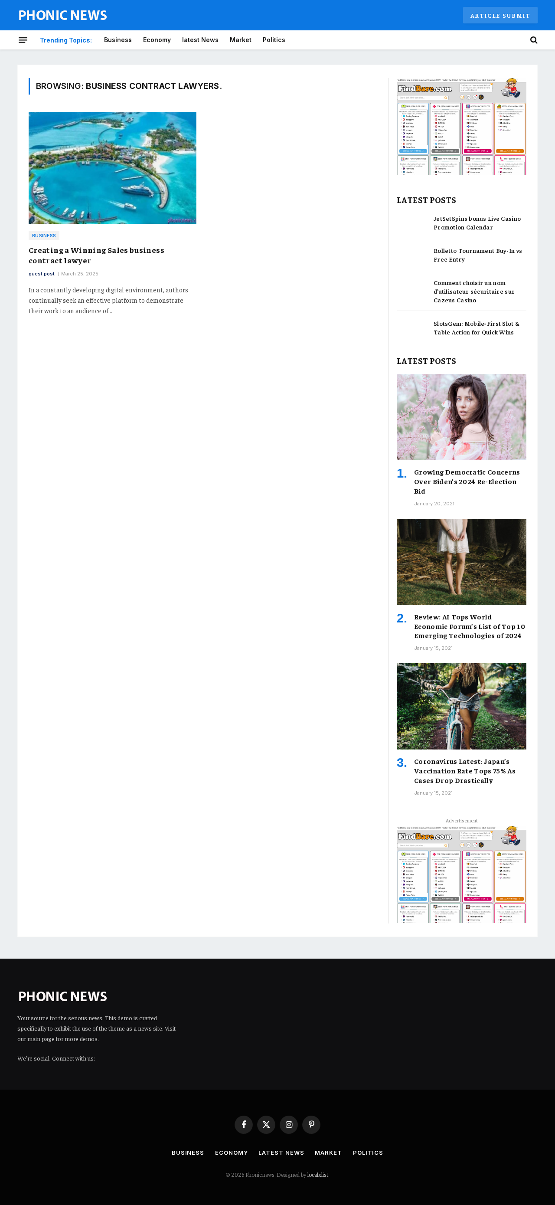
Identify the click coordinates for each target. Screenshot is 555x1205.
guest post (42, 274)
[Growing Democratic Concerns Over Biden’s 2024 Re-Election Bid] (461, 417)
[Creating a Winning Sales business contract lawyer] (112, 168)
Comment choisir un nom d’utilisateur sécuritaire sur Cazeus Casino (474, 291)
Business (118, 39)
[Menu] (23, 40)
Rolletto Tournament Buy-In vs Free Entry (478, 254)
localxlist (317, 1174)
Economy (157, 39)
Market (240, 39)
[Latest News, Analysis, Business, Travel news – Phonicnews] (62, 15)
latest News (200, 39)
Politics (274, 39)
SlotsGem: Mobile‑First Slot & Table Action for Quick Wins (476, 327)
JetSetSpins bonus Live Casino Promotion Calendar (477, 222)
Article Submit (500, 15)
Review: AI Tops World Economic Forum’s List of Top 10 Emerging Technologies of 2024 (469, 626)
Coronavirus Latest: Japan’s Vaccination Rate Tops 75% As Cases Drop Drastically (465, 770)
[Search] (533, 40)
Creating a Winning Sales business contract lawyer (96, 255)
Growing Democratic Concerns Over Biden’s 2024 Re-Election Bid (467, 481)
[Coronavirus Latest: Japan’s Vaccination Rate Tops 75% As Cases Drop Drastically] (461, 706)
